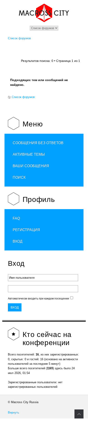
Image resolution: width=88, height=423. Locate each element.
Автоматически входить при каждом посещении (38, 298)
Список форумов (19, 38)
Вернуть (13, 412)
